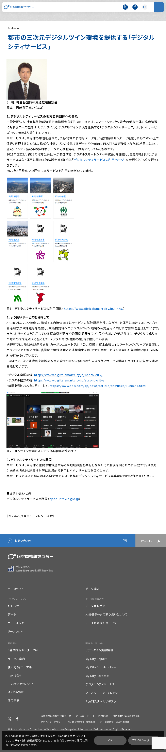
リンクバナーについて (22, 683)
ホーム (15, 28)
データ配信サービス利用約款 (114, 722)
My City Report (96, 659)
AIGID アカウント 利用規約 (81, 722)
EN (144, 6)
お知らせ (13, 606)
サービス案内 (16, 659)
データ (12, 614)
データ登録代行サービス (101, 623)
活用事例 (14, 700)
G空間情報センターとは (23, 650)
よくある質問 (16, 692)
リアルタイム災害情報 (99, 650)
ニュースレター (17, 623)
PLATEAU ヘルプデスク (100, 701)
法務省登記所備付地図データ (56, 716)
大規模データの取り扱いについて (106, 614)
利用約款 (103, 716)
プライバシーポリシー (52, 722)
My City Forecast (97, 675)
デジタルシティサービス (100, 684)
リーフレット (15, 631)
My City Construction (100, 667)
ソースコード (82, 716)
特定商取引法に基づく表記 (126, 716)
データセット (15, 589)
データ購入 (92, 589)
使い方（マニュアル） (20, 667)
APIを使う (15, 675)
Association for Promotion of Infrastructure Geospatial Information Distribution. (60, 729)
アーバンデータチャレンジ (101, 693)
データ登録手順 (95, 606)
